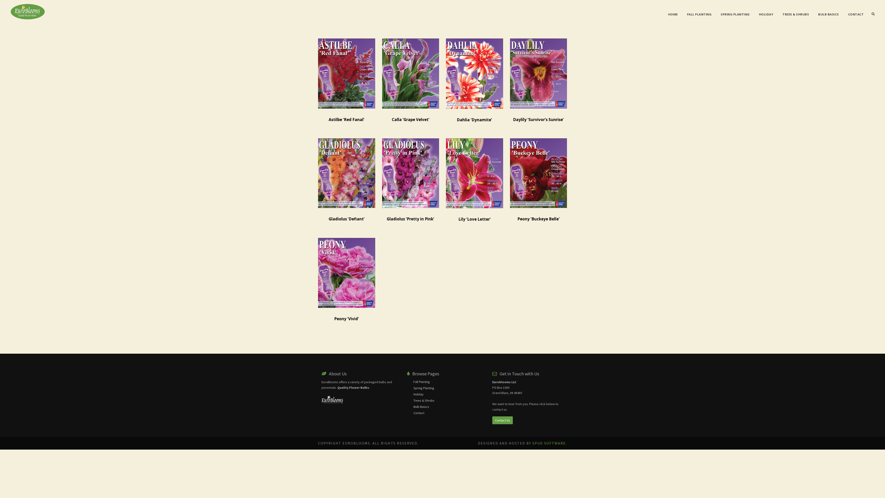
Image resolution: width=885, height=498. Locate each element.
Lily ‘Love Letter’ (474, 219)
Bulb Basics (828, 14)
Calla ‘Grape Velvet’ (410, 119)
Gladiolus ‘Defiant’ (347, 219)
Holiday (766, 14)
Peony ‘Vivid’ (346, 318)
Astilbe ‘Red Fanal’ (346, 119)
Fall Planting (699, 14)
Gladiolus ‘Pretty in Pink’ (410, 219)
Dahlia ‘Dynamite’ (474, 119)
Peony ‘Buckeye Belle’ (538, 219)
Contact (856, 14)
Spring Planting (735, 14)
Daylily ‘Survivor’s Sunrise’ (538, 119)
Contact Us (502, 420)
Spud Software (549, 443)
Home (673, 14)
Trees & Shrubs (795, 14)
